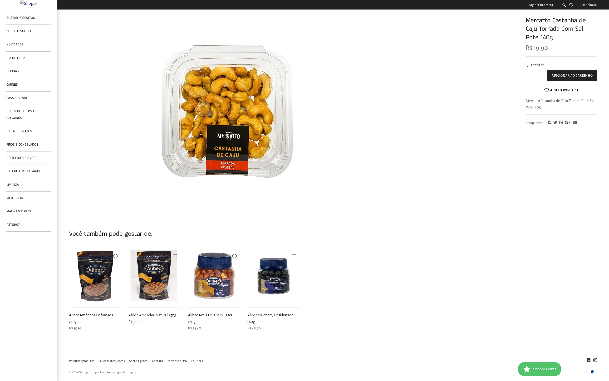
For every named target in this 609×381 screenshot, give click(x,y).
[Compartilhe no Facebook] (549, 122)
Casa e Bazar (16, 98)
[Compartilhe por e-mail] (574, 122)
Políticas (197, 361)
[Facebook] (588, 361)
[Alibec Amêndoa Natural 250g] (154, 276)
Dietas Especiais (19, 131)
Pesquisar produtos (81, 361)
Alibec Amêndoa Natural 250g (152, 315)
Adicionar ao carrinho (572, 75)
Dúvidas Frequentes (112, 361)
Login (532, 5)
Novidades (14, 44)
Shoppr (84, 372)
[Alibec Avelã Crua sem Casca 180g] (214, 276)
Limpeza (12, 184)
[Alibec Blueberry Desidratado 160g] (273, 276)
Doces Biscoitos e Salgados (20, 114)
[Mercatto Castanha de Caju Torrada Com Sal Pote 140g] (227, 111)
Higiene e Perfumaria (23, 171)
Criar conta (545, 5)
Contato (157, 361)
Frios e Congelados (22, 144)
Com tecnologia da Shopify (118, 372)
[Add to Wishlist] (115, 255)
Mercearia (14, 198)
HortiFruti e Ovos (20, 158)
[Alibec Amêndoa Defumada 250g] (95, 276)
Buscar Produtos (20, 17)
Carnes (12, 84)
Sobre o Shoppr (19, 31)
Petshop (13, 224)
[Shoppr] (28, 3)
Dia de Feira (15, 58)
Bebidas (12, 71)
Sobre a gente (138, 361)
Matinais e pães (18, 211)
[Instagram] (595, 361)
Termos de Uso (177, 361)
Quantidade (535, 65)
